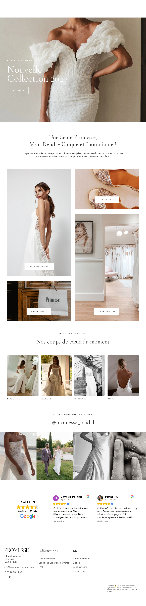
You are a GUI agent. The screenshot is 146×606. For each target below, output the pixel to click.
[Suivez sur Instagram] (140, 8)
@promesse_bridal (73, 422)
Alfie (77, 398)
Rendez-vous (80, 11)
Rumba (112, 398)
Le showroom (92, 6)
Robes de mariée (47, 6)
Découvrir (18, 90)
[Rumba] (123, 395)
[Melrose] (22, 395)
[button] (18, 456)
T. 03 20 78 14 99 (13, 572)
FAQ (105, 6)
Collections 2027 (39, 267)
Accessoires (70, 6)
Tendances (63, 11)
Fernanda (47, 398)
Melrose (12, 398)
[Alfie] (89, 395)
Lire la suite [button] (58, 521)
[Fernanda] (56, 395)
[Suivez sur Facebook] (135, 8)
